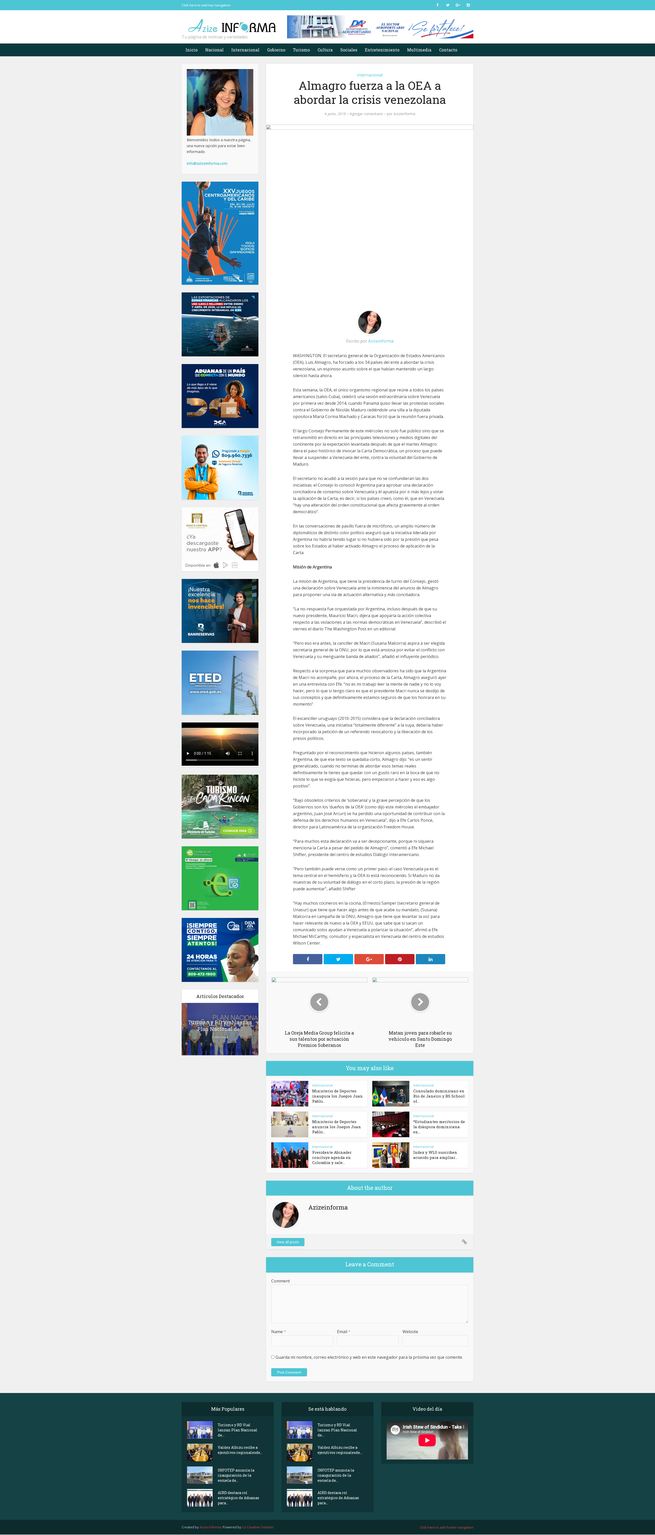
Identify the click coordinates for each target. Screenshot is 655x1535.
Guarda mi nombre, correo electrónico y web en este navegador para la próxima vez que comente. (369, 1357)
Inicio (191, 49)
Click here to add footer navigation (446, 1527)
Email (344, 1331)
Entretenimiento (382, 49)
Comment (280, 1281)
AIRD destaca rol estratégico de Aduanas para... (238, 1497)
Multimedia (419, 49)
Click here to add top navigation (206, 5)
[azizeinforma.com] (233, 23)
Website (410, 1331)
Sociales (348, 49)
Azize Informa (210, 1527)
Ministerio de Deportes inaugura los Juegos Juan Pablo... (337, 1096)
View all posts (288, 1242)
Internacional (245, 49)
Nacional (214, 49)
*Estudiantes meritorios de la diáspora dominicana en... (439, 1126)
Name (278, 1331)
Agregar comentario (366, 114)
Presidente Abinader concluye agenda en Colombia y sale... (332, 1157)
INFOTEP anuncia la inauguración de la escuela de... (236, 1475)
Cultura (325, 49)
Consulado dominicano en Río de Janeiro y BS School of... (439, 1096)
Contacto (448, 49)
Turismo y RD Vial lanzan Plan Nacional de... (220, 1025)
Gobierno (276, 49)
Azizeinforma (404, 114)
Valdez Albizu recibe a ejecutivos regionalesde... (240, 1450)
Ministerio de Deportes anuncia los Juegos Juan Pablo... (336, 1126)
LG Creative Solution (258, 1527)
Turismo (301, 49)
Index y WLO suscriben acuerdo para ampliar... (435, 1155)
